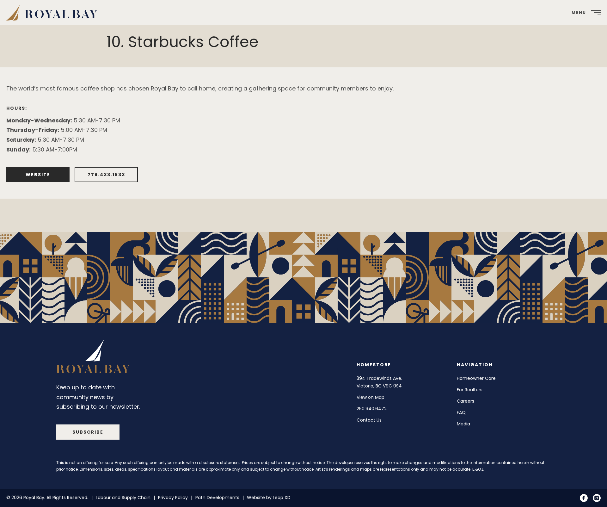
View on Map (370, 397)
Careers (465, 401)
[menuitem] (54, 13)
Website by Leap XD (269, 497)
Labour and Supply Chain (123, 497)
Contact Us (369, 420)
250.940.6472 (372, 408)
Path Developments (217, 497)
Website (38, 174)
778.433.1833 (106, 174)
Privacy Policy (173, 497)
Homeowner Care (476, 378)
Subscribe (87, 432)
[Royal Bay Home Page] (94, 357)
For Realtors (469, 389)
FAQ (461, 412)
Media (463, 423)
